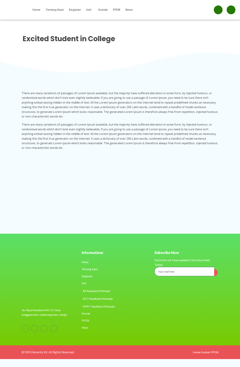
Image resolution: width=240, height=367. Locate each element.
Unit (88, 9)
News (129, 9)
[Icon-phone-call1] (231, 9)
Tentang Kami (55, 9)
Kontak (103, 9)
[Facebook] (25, 328)
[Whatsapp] (218, 9)
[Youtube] (44, 328)
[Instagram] (34, 328)
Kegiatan (75, 9)
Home (36, 9)
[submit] (216, 272)
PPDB (116, 9)
